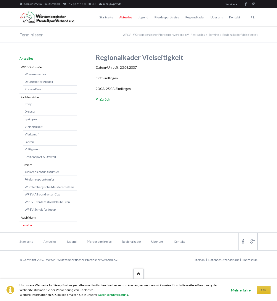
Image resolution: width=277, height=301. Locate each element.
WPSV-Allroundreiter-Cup (42, 194)
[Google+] (254, 4)
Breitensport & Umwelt (40, 157)
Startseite (106, 17)
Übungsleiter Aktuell (39, 81)
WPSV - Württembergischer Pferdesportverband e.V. (156, 34)
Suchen (253, 17)
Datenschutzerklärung (113, 294)
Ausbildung (28, 217)
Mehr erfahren (241, 290)
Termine (213, 34)
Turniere (26, 165)
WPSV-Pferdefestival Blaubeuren (47, 202)
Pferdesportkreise (166, 17)
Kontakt (234, 17)
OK (263, 290)
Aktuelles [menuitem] (49, 241)
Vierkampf (32, 134)
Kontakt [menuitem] (179, 241)
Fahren (29, 142)
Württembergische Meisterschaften (49, 187)
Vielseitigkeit (34, 127)
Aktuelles (125, 17)
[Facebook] (246, 4)
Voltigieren (32, 149)
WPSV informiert (32, 67)
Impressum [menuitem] (250, 260)
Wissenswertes (35, 74)
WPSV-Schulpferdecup (40, 209)
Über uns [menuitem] (157, 241)
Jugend (143, 17)
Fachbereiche (30, 97)
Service (230, 4)
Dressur (30, 111)
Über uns (217, 17)
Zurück (105, 99)
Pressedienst (34, 89)
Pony (28, 104)
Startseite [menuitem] (26, 241)
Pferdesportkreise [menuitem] (99, 241)
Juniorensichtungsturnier (42, 172)
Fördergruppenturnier (39, 179)
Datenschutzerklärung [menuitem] (223, 260)
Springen (31, 119)
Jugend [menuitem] (72, 241)
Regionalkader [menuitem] (131, 241)
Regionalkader (195, 17)
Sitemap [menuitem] (199, 260)
